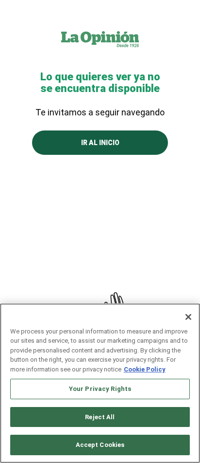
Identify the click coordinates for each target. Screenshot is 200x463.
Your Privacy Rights (100, 388)
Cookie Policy (145, 369)
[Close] (188, 317)
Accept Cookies (100, 444)
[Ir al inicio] (100, 39)
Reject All (100, 417)
